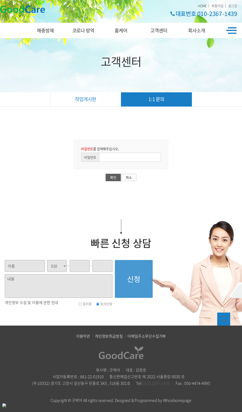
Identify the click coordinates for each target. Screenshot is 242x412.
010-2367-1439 (157, 383)
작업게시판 (85, 99)
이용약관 (83, 336)
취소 (129, 177)
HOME (202, 5)
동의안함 (106, 303)
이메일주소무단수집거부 (146, 336)
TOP (223, 321)
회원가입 (218, 5)
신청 (133, 278)
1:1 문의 (156, 99)
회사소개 (196, 30)
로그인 (232, 5)
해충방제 (45, 30)
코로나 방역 (83, 30)
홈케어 (121, 30)
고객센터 (158, 30)
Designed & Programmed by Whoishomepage (153, 400)
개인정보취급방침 (109, 336)
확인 (113, 177)
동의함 (87, 303)
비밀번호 (90, 157)
